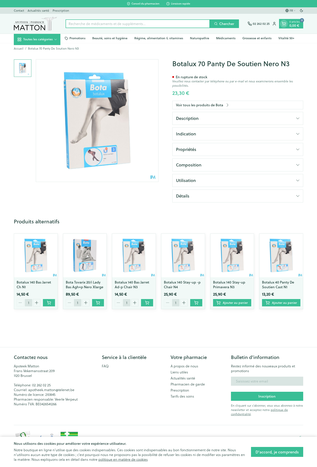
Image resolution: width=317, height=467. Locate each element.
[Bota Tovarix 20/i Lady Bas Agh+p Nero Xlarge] (85, 255)
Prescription (61, 10)
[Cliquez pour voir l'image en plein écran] (97, 121)
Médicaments (225, 38)
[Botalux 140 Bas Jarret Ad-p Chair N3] (134, 255)
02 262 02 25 (41, 384)
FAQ (105, 366)
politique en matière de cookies (123, 459)
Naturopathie (199, 38)
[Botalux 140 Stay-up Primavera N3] (232, 255)
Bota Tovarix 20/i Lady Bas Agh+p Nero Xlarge (84, 284)
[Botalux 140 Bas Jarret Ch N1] (36, 255)
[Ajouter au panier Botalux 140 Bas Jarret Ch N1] (49, 302)
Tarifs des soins (182, 396)
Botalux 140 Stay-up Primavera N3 (229, 284)
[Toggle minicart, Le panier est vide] (284, 24)
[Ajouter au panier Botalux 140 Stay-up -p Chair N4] (196, 302)
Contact (19, 10)
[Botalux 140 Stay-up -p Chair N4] (183, 255)
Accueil (19, 48)
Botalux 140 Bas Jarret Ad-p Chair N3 (132, 284)
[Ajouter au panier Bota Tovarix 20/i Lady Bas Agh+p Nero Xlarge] (98, 302)
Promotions (77, 38)
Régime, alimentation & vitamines (158, 38)
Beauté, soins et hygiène (109, 38)
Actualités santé (38, 10)
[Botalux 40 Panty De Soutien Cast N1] (281, 255)
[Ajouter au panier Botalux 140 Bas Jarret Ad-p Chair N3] (147, 302)
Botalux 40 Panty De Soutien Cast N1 (278, 284)
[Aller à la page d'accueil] (35, 23)
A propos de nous (184, 366)
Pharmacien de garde (188, 384)
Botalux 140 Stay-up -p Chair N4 (182, 284)
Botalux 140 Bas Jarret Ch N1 (34, 284)
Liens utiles (179, 372)
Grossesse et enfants (256, 38)
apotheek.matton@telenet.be (51, 389)
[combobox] (138, 23)
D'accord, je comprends (277, 452)
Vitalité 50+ (286, 38)
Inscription (267, 396)
